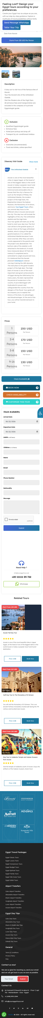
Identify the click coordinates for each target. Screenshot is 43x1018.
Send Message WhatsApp (16, 22)
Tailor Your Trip (11, 27)
